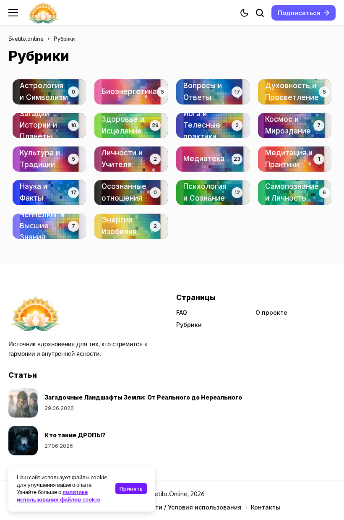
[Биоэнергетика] (131, 92)
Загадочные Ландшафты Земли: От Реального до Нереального (143, 397)
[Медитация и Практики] (294, 159)
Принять (131, 488)
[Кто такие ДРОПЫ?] (23, 440)
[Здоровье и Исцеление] (131, 125)
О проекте (271, 312)
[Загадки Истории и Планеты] (49, 125)
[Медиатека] (213, 159)
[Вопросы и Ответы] (213, 92)
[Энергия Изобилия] (131, 226)
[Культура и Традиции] (49, 159)
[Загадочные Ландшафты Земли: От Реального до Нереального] (23, 403)
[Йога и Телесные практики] (213, 125)
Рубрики (189, 324)
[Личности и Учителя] (131, 159)
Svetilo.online (26, 38)
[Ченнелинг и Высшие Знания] (49, 226)
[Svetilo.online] (43, 12)
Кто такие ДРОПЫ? (75, 435)
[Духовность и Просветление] (294, 92)
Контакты (265, 507)
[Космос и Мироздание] (294, 125)
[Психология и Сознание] (213, 192)
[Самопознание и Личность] (294, 192)
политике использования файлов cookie (58, 495)
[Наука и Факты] (49, 192)
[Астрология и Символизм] (49, 92)
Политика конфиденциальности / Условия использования (153, 507)
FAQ (181, 312)
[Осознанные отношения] (131, 192)
